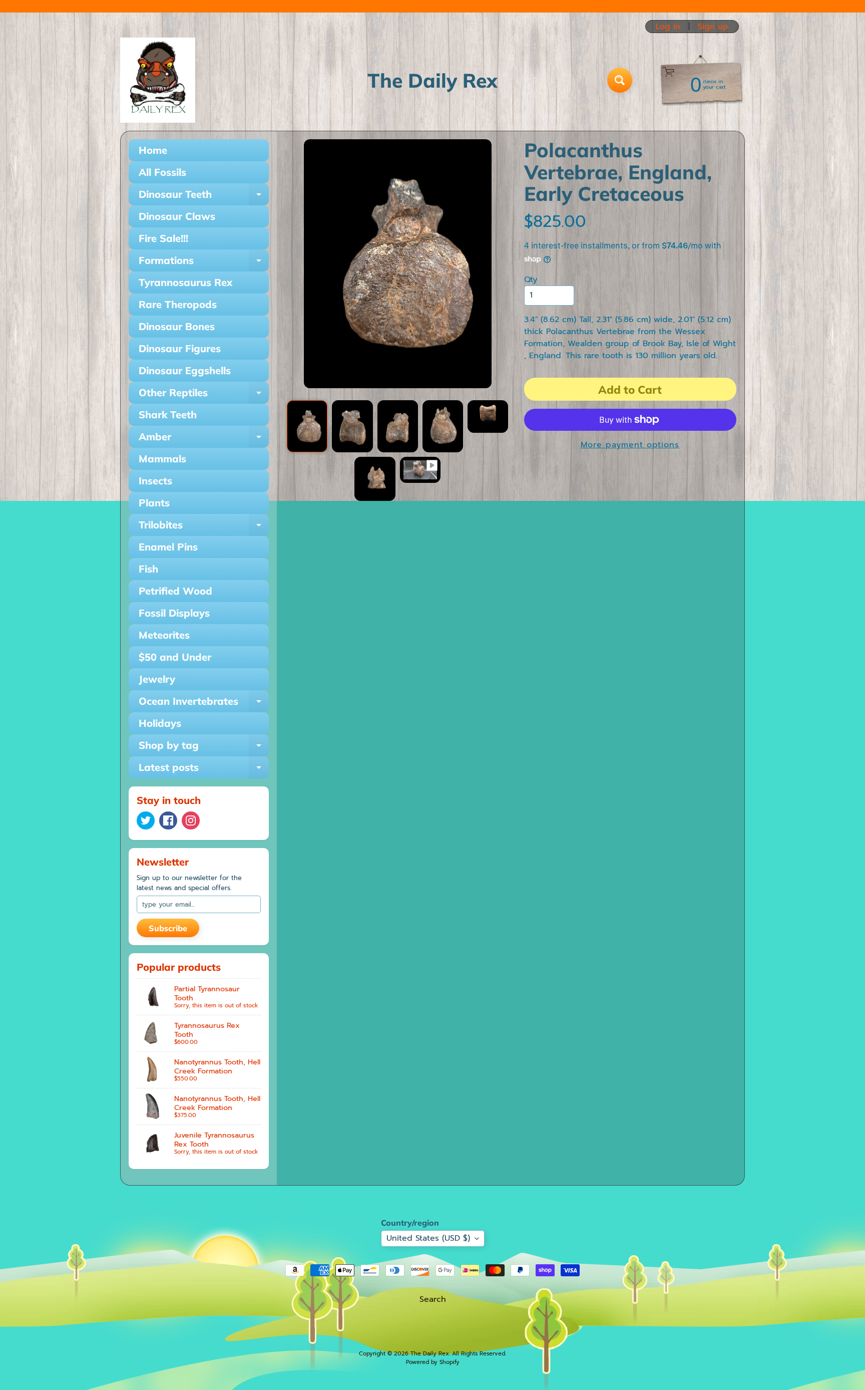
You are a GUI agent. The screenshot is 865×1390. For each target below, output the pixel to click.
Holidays (160, 723)
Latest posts (204, 769)
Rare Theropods (178, 304)
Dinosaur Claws (177, 216)
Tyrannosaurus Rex (185, 282)
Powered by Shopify (433, 1362)
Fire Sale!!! (163, 238)
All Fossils (162, 172)
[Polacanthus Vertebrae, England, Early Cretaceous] (307, 426)
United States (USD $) (428, 1238)
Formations (204, 262)
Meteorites (164, 635)
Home (153, 150)
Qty (530, 279)
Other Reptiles (204, 395)
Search (432, 1299)
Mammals (162, 458)
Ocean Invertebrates (204, 703)
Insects (155, 480)
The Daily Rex (429, 1353)
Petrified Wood (175, 591)
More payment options (630, 445)
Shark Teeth (168, 414)
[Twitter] (146, 820)
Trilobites (204, 527)
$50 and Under (175, 657)
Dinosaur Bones (177, 326)
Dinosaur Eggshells (185, 370)
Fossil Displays (174, 613)
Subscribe (168, 928)
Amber (204, 439)
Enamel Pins (168, 546)
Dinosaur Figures (180, 348)
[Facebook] (168, 820)
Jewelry (157, 679)
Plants (154, 502)
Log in (668, 27)
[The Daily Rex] (157, 80)
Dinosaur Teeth (204, 196)
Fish (148, 569)
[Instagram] (191, 820)
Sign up (713, 27)
